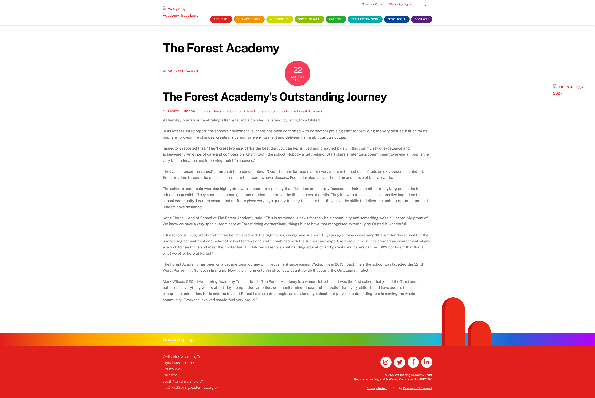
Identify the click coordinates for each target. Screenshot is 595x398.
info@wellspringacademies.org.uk (190, 387)
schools (283, 111)
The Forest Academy (306, 111)
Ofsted (249, 111)
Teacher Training (364, 19)
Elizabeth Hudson (179, 111)
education (234, 111)
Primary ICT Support (417, 388)
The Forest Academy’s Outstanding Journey (275, 96)
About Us (221, 19)
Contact (421, 19)
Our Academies (248, 19)
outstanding (266, 111)
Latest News (211, 111)
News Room (396, 19)
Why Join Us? (279, 19)
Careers (335, 19)
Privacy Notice (377, 388)
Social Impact (308, 19)
